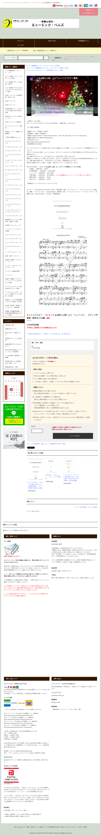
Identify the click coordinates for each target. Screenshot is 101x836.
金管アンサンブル (10, 101)
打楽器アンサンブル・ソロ (13, 225)
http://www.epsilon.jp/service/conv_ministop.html (18, 727)
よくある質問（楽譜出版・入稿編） (13, 356)
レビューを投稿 (92, 507)
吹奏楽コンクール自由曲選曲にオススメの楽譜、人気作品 (13, 300)
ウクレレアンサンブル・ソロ (13, 238)
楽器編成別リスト (83, 41)
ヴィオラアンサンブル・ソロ (13, 147)
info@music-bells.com (57, 695)
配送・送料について (32, 827)
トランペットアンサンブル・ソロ (13, 190)
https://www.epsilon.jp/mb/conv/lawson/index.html (18, 719)
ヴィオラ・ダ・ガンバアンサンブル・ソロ (13, 161)
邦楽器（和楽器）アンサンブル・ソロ (13, 260)
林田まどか (35, 137)
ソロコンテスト (83, 56)
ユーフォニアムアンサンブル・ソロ (13, 205)
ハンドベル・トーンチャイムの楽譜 (13, 230)
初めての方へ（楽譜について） (13, 333)
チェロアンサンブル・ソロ (13, 150)
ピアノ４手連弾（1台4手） (62, 68)
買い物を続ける (66, 334)
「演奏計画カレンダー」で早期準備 (17, 50)
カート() (20, 45)
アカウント (20, 41)
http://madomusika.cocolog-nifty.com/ (38, 142)
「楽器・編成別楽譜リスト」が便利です (44, 50)
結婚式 (92, 56)
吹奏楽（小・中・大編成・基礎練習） (13, 132)
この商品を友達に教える (34, 334)
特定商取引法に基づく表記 (57, 444)
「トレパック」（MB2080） (37, 173)
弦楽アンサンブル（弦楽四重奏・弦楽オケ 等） (13, 96)
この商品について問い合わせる (51, 334)
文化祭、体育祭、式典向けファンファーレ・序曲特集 (13, 306)
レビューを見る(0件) (81, 507)
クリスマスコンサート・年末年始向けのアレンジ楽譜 (47, 70)
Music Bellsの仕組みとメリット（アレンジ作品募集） (13, 350)
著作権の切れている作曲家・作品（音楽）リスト (13, 362)
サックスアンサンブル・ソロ (13, 185)
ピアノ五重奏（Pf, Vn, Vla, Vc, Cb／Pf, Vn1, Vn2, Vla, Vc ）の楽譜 (13, 89)
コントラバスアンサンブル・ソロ (13, 155)
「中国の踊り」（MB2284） (37, 175)
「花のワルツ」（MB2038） (37, 179)
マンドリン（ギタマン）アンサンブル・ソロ (13, 266)
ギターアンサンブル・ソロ (13, 235)
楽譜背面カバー (68, 59)
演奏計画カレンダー (11, 329)
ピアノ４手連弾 (54, 65)
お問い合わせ (52, 41)
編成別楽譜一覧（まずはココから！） (13, 345)
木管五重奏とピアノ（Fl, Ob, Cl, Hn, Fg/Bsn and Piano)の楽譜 (13, 110)
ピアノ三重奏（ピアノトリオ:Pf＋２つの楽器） (13, 77)
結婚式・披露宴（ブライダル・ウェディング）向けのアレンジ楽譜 (13, 280)
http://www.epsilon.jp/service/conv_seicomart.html (18, 723)
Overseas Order (9, 325)
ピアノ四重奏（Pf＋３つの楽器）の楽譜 (13, 83)
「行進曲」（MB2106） (35, 169)
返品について (45, 444)
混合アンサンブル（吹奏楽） (13, 122)
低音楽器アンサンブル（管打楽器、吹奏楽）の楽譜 (13, 220)
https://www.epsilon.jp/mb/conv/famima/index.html (18, 715)
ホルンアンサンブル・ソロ (13, 194)
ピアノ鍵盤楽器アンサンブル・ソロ (42, 68)
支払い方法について (20, 827)
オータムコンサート (80, 59)
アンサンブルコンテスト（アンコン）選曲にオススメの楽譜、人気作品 (13, 294)
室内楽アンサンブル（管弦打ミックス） (13, 117)
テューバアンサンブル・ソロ (13, 215)
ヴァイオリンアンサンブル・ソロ (13, 142)
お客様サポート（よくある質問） (13, 339)
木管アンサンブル (10, 105)
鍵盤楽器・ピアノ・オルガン (40, 65)
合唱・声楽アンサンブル (12, 256)
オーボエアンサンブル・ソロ (13, 170)
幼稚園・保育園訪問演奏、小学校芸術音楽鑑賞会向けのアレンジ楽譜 (13, 313)
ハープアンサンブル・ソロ (13, 252)
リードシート (9, 275)
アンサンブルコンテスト (71, 56)
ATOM (85, 827)
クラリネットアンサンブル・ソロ (13, 180)
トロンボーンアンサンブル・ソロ (13, 199)
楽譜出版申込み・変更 (11, 367)
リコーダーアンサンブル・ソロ (13, 247)
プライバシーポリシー (71, 827)
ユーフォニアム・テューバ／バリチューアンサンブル (13, 211)
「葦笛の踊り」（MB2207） (37, 177)
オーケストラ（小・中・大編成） (13, 126)
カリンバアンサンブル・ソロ (13, 242)
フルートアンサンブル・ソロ (13, 166)
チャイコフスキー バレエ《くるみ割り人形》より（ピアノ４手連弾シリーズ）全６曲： (54, 167)
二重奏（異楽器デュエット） (13, 137)
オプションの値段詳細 (33, 444)
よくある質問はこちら (88, 13)
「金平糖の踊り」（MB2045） (37, 171)
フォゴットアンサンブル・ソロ (13, 174)
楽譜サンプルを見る (34, 121)
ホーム (29, 65)
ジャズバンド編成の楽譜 (12, 271)
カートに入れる (74, 436)
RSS (80, 827)
